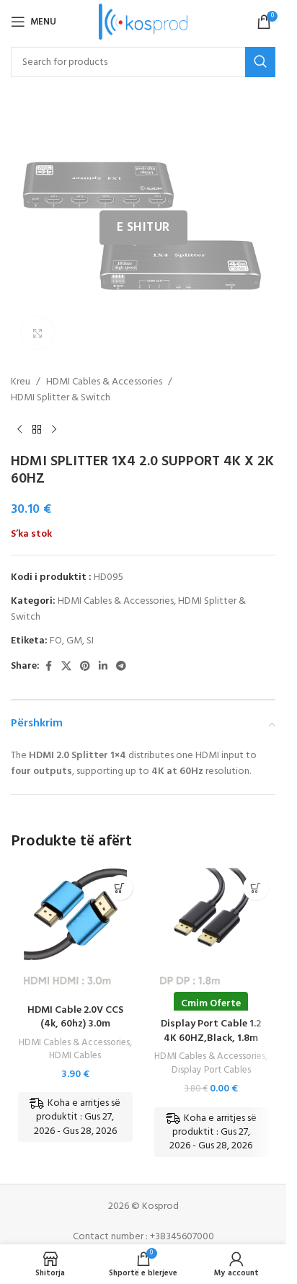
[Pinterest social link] (85, 666)
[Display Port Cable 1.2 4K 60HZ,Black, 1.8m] (211, 932)
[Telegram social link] (121, 666)
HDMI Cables (75, 1055)
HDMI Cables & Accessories (104, 382)
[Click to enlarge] (38, 333)
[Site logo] (143, 22)
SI (90, 641)
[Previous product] (19, 430)
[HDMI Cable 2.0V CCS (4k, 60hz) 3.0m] (75, 932)
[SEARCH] (260, 62)
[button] (120, 887)
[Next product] (54, 430)
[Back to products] (36, 430)
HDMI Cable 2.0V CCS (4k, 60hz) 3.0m (75, 1017)
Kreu (20, 382)
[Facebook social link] (48, 666)
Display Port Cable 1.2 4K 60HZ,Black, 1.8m (211, 1031)
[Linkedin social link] (103, 666)
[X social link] (66, 666)
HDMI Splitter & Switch (60, 398)
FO (56, 641)
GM (74, 641)
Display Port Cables (211, 1070)
